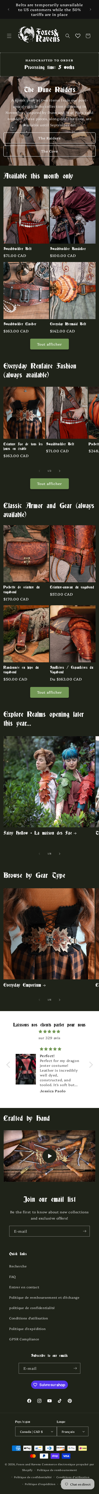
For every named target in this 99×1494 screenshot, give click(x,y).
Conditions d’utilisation (73, 1477)
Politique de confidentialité (33, 1477)
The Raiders (49, 138)
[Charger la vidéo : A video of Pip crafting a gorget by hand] (49, 1156)
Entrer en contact (24, 1287)
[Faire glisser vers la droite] (60, 471)
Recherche (18, 1266)
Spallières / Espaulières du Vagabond (71, 670)
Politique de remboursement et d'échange (44, 1297)
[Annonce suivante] (90, 9)
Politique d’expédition (40, 1484)
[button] (9, 36)
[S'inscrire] (84, 1231)
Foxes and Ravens (28, 1464)
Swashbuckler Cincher (19, 324)
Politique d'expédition (27, 1328)
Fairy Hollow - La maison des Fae (37, 833)
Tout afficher (49, 344)
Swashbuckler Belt (17, 249)
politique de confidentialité (32, 1307)
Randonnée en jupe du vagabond (21, 670)
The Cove (49, 151)
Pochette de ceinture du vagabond (21, 589)
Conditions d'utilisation (28, 1318)
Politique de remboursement (57, 1470)
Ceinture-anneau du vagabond (72, 587)
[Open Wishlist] (78, 36)
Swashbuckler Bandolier (68, 249)
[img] (49, 1031)
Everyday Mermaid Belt (68, 324)
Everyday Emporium (22, 985)
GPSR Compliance (24, 1339)
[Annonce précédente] (8, 9)
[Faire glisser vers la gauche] (39, 471)
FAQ (12, 1276)
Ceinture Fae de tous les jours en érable (23, 446)
